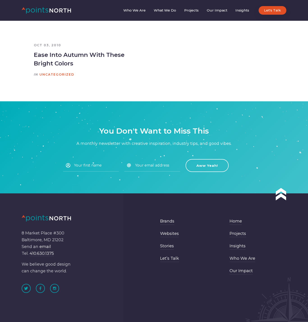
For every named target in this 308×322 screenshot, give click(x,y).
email (45, 246)
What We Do (165, 10)
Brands (167, 221)
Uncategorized (56, 74)
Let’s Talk (169, 258)
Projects (191, 10)
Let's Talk (272, 10)
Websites (169, 233)
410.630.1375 (42, 253)
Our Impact (217, 10)
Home (236, 221)
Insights (242, 10)
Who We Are (134, 10)
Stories (167, 245)
